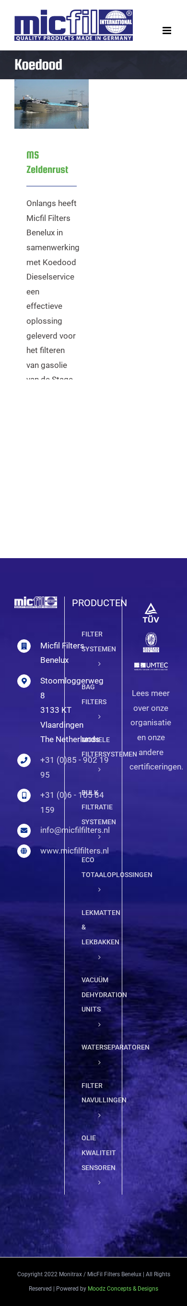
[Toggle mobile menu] (168, 30)
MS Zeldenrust (39, 84)
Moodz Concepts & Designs (123, 1288)
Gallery (64, 84)
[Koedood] (51, 104)
